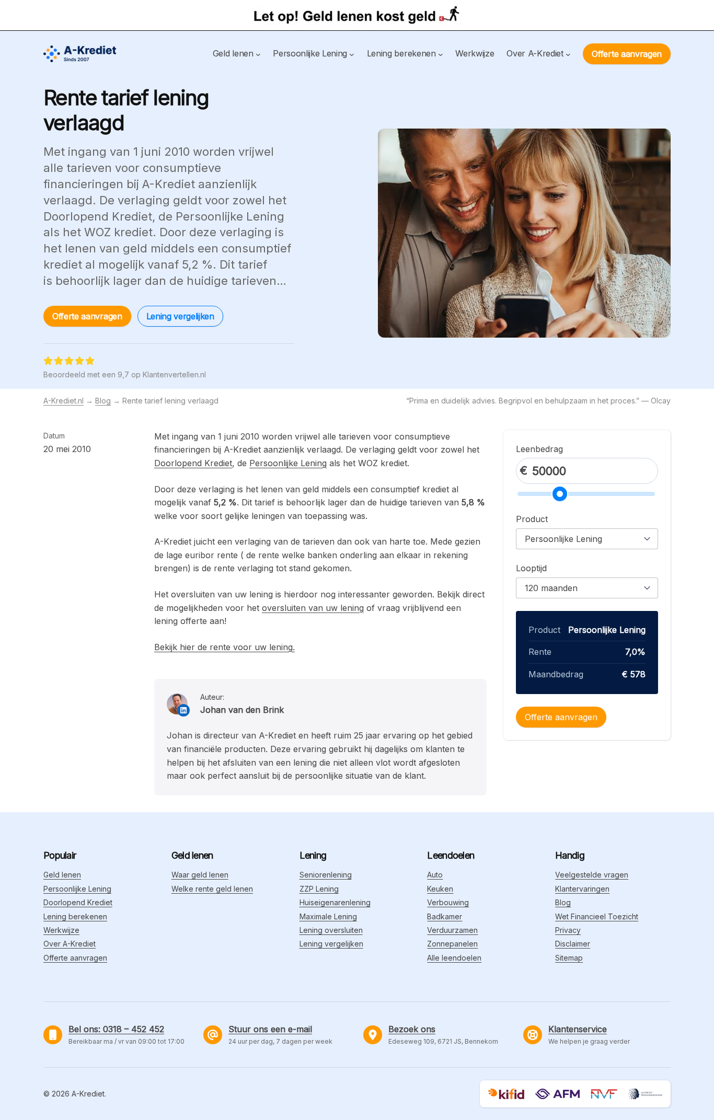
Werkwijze (61, 930)
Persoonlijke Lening (288, 463)
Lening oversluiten (331, 930)
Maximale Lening (328, 916)
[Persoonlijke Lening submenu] (351, 53)
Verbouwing (448, 902)
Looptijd (531, 568)
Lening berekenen (75, 916)
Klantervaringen (582, 888)
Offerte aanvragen (627, 54)
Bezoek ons (411, 1029)
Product (532, 519)
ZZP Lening (319, 888)
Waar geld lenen (199, 874)
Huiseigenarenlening (335, 902)
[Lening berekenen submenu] (440, 53)
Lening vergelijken (180, 316)
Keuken (440, 888)
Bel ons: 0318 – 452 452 (116, 1029)
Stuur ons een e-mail (270, 1029)
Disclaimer (572, 943)
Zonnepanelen (452, 943)
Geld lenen (62, 874)
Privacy (568, 930)
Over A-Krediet (69, 943)
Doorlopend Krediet (193, 463)
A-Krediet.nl (63, 400)
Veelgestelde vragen (591, 874)
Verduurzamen (452, 930)
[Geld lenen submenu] (258, 53)
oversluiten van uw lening (313, 608)
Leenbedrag (539, 449)
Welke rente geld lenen (212, 888)
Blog (103, 400)
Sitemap (569, 957)
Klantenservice (577, 1029)
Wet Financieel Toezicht (596, 916)
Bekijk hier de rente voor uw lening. (224, 647)
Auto (435, 874)
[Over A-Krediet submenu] (568, 53)
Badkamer (444, 916)
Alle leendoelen (454, 957)
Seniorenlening (326, 874)
